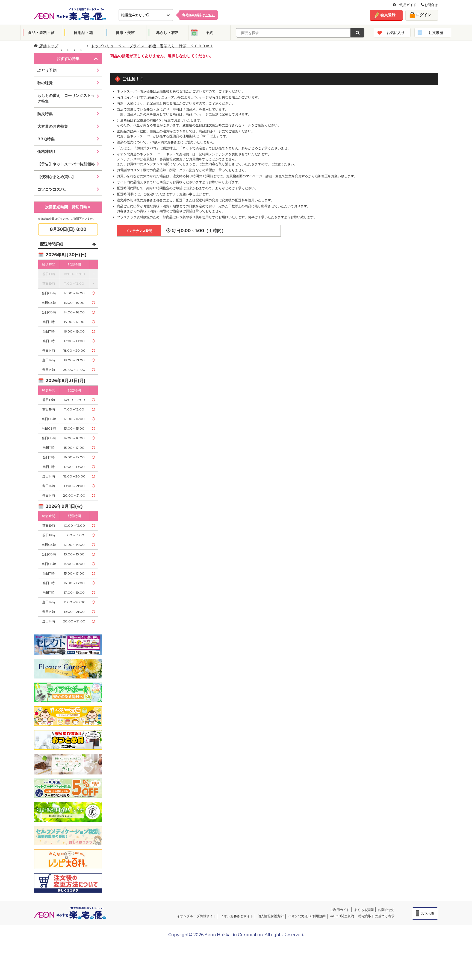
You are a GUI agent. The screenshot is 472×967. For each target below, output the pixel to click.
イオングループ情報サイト (196, 916)
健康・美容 (125, 32)
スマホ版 (427, 913)
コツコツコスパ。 (52, 189)
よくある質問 (364, 910)
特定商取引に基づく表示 (376, 916)
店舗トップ (48, 45)
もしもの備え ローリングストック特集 (66, 98)
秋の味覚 (45, 82)
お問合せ (431, 5)
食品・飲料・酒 (41, 32)
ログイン (423, 14)
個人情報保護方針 (271, 916)
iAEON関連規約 (342, 916)
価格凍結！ (47, 151)
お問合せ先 (386, 910)
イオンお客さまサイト (236, 916)
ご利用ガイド (406, 5)
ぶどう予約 (47, 70)
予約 (209, 32)
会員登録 (388, 14)
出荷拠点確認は (198, 15)
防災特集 (45, 113)
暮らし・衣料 (167, 32)
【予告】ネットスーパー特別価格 (66, 164)
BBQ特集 (46, 138)
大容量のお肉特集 (52, 126)
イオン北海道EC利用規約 (307, 916)
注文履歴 (436, 32)
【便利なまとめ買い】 (56, 176)
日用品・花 (83, 32)
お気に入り (396, 32)
